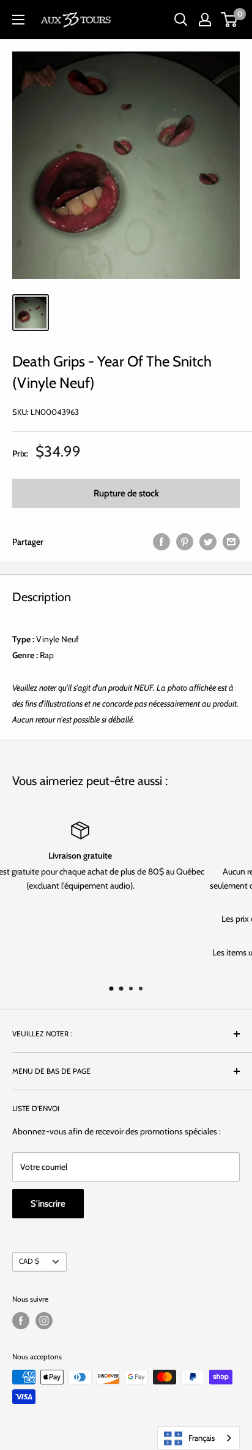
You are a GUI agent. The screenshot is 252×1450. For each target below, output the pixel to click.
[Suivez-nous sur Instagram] (44, 1320)
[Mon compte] (205, 19)
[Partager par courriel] (231, 541)
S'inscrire (48, 1203)
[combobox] (198, 1438)
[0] (229, 19)
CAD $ (29, 1261)
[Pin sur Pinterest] (184, 541)
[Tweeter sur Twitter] (208, 541)
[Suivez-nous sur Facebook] (20, 1320)
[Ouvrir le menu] (18, 20)
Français (201, 1438)
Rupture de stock (126, 493)
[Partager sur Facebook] (161, 541)
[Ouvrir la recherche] (181, 19)
